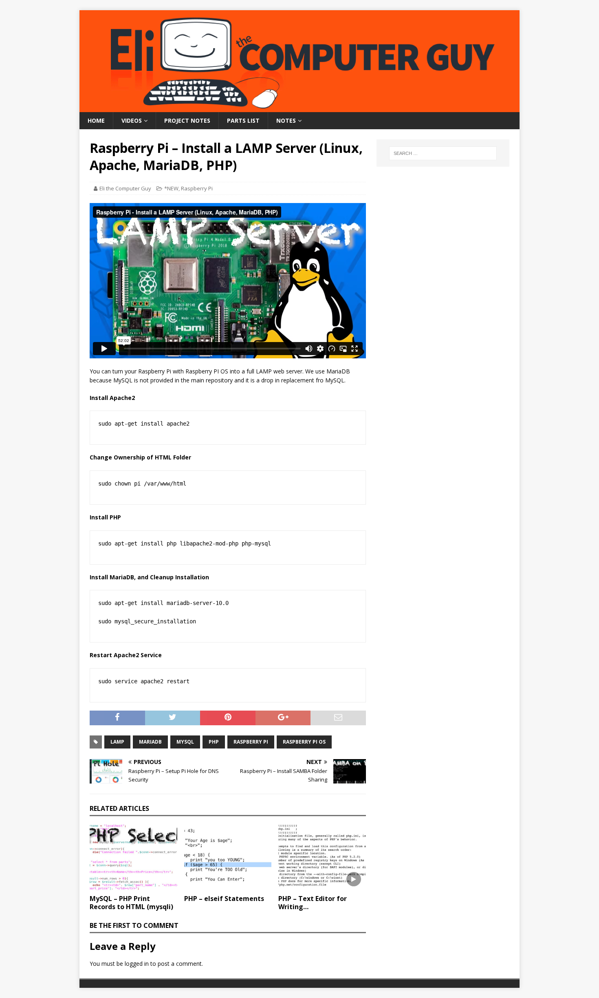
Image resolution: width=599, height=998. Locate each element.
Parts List (243, 120)
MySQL (185, 741)
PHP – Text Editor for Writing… (312, 903)
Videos (131, 120)
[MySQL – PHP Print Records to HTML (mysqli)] (133, 857)
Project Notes (187, 120)
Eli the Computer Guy (125, 188)
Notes (286, 120)
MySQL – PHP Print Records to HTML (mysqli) (131, 903)
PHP (214, 741)
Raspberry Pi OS (304, 741)
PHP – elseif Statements (224, 898)
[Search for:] (443, 153)
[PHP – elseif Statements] (228, 857)
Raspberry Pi (197, 188)
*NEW (171, 188)
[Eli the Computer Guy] (299, 107)
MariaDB (150, 741)
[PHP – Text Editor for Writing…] (322, 857)
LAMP (117, 741)
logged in (137, 963)
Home (96, 120)
